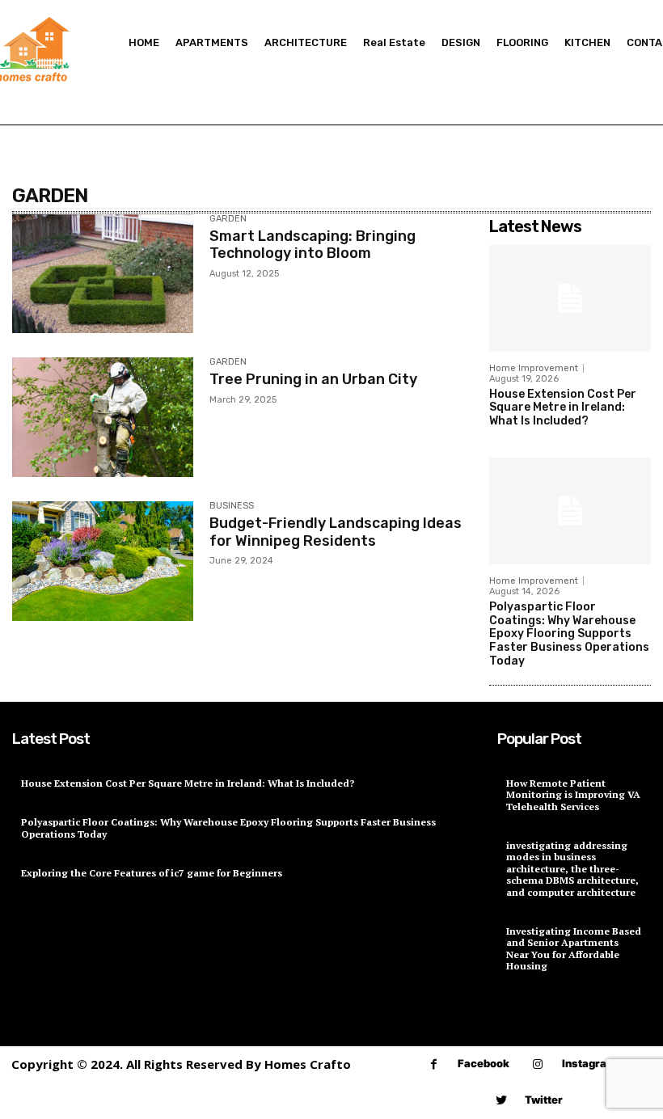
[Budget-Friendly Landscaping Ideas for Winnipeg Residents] (102, 561)
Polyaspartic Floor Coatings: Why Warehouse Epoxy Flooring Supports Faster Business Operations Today (569, 634)
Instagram (589, 1063)
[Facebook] (434, 1064)
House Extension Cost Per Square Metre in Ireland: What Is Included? (562, 408)
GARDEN (228, 219)
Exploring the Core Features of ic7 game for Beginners (151, 873)
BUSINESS (231, 506)
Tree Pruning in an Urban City (313, 379)
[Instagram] (538, 1064)
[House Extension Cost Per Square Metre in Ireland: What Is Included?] (570, 298)
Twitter (544, 1099)
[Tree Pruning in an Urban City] (102, 417)
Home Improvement (533, 368)
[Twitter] (501, 1101)
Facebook (483, 1063)
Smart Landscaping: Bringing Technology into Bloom (312, 245)
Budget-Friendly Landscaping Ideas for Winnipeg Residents (335, 532)
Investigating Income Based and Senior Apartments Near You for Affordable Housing (573, 948)
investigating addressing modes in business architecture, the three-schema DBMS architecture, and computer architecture (572, 868)
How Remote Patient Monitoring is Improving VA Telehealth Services (573, 795)
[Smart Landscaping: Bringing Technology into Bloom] (102, 274)
